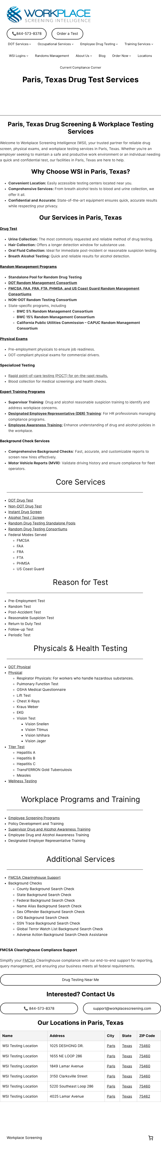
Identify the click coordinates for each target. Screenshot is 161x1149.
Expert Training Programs (22, 392)
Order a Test (67, 33)
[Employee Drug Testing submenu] (117, 44)
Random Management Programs (28, 267)
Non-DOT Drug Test (25, 506)
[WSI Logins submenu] (27, 56)
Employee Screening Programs (34, 818)
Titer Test (16, 747)
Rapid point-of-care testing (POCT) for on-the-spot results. (58, 376)
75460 (144, 1046)
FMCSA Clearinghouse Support (34, 877)
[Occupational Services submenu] (73, 44)
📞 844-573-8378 (39, 1008)
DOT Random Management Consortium (42, 283)
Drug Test (8, 229)
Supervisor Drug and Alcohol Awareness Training (49, 829)
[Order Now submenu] (130, 56)
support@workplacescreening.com (122, 1008)
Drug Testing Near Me (80, 980)
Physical (15, 672)
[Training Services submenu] (152, 44)
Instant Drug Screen (25, 512)
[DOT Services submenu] (30, 44)
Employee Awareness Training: (35, 425)
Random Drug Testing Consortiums (37, 529)
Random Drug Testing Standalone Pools (41, 523)
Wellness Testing (22, 781)
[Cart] (150, 1137)
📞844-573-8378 (27, 33)
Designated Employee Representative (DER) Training (54, 413)
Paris (111, 1046)
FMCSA (29, 960)
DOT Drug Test (20, 500)
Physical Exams (14, 339)
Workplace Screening (24, 1138)
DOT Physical (19, 667)
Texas (127, 1046)
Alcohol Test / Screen (26, 517)
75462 (144, 1096)
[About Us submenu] (91, 56)
